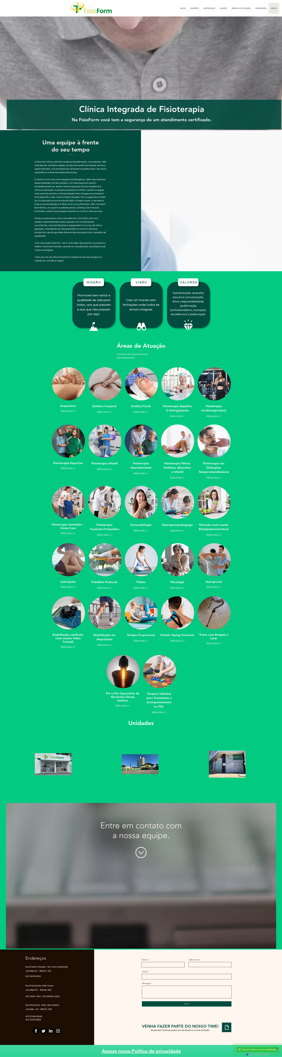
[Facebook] (36, 1031)
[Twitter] (43, 1031)
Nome (145, 960)
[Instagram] (58, 1031)
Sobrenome (194, 960)
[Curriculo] (226, 1027)
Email (144, 972)
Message (146, 983)
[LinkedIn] (50, 1031)
